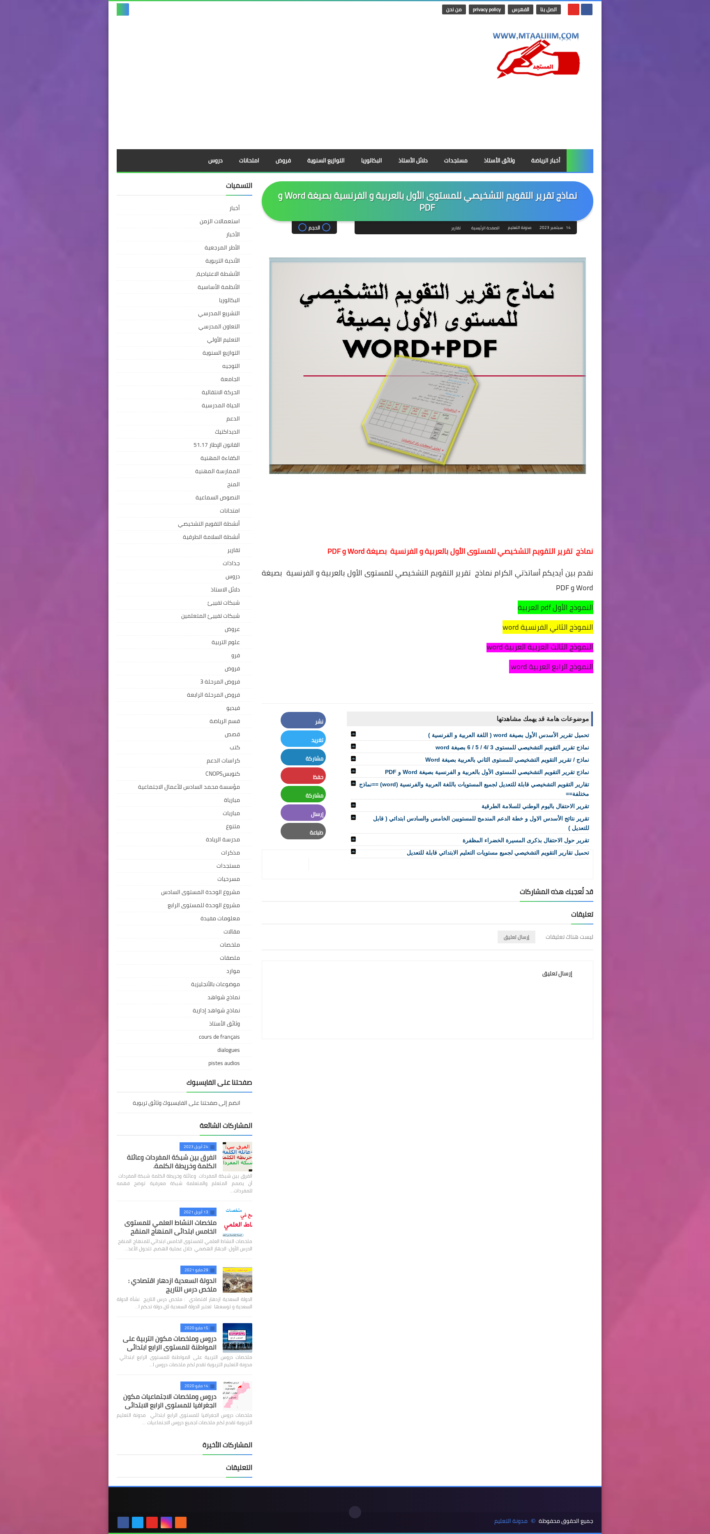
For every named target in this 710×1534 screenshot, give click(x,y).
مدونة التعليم (511, 1521)
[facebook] (586, 9)
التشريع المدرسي (219, 313)
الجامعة (230, 379)
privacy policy (487, 9)
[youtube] (573, 9)
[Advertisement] (266, 83)
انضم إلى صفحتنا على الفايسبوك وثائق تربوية (187, 1103)
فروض (283, 160)
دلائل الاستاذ (225, 589)
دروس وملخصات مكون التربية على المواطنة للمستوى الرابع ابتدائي (170, 1342)
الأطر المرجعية (222, 247)
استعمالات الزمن (220, 221)
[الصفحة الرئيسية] (580, 160)
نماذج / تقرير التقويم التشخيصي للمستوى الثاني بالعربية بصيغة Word (507, 759)
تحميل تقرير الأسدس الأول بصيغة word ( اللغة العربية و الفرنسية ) (508, 735)
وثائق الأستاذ (499, 160)
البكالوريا (371, 160)
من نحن (454, 9)
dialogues (228, 1049)
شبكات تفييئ (223, 602)
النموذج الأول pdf (567, 607)
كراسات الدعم (223, 760)
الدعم (233, 418)
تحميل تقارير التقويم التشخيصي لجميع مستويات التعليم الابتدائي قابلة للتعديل (498, 852)
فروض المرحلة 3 (220, 681)
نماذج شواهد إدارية (216, 1010)
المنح (233, 484)
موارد (233, 971)
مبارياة (232, 800)
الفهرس (520, 9)
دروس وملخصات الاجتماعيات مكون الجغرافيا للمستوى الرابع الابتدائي (170, 1400)
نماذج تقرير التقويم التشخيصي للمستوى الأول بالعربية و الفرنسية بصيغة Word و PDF (487, 772)
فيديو (233, 707)
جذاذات (231, 563)
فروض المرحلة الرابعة (213, 694)
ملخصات (230, 944)
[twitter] (137, 1522)
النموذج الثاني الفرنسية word (548, 627)
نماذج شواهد (223, 997)
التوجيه (231, 365)
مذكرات (230, 852)
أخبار (234, 208)
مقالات (232, 931)
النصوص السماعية (218, 497)
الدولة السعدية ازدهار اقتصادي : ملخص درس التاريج (172, 1284)
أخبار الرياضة (545, 160)
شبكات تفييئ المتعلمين (210, 615)
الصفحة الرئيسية (485, 228)
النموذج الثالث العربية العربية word (539, 647)
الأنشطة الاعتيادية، (218, 273)
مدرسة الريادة (223, 839)
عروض (232, 629)
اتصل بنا (548, 9)
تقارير (456, 228)
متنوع (233, 826)
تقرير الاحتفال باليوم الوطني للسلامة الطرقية (535, 806)
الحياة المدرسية (221, 405)
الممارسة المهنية (217, 471)
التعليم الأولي (223, 339)
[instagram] (166, 1522)
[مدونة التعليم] (533, 53)
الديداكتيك (227, 431)
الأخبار (233, 234)
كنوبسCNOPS (222, 773)
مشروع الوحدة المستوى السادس (200, 892)
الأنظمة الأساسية (219, 287)
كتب (235, 747)
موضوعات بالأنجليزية (215, 984)
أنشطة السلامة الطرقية (211, 536)
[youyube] (195, 1522)
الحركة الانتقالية (221, 392)
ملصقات (230, 957)
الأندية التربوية (222, 260)
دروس (215, 160)
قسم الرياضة (225, 721)
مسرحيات (228, 878)
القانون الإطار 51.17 (217, 444)
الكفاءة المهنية (220, 458)
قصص (232, 734)
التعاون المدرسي (219, 326)
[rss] (181, 1522)
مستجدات (456, 160)
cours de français (219, 1036)
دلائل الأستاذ (413, 160)
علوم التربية (226, 642)
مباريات (231, 813)
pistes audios (224, 1063)
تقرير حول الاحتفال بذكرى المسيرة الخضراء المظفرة (526, 840)
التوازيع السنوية (326, 160)
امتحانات (249, 160)
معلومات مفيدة (220, 918)
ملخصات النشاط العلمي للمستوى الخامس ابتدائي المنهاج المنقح (170, 1226)
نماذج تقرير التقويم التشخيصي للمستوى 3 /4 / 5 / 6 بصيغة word (512, 747)
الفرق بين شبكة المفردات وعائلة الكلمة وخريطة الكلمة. (172, 1161)
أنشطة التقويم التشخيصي (209, 523)
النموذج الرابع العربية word (551, 666)
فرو (235, 655)
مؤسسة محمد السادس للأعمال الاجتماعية (189, 786)
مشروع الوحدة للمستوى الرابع (204, 905)
